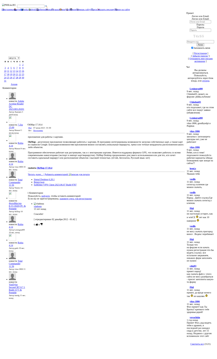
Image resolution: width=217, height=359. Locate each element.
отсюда (205, 80)
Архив (14, 84)
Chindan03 (195, 102)
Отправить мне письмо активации (201, 59)
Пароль (200, 27)
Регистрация (200, 53)
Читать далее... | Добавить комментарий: (48, 174)
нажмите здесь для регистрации (76, 198)
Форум (17, 9)
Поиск (94, 9)
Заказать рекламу (106, 9)
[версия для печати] (79, 174)
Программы (8, 9)
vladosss (38, 206)
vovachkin (195, 317)
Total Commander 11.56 (15, 182)
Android (32, 9)
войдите (45, 196)
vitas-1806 (195, 131)
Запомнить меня (202, 48)
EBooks (24, 9)
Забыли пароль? (200, 56)
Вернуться (39, 182)
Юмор (62, 9)
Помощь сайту (83, 9)
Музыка (55, 9)
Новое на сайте (122, 9)
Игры (48, 9)
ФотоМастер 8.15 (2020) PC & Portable (17, 206)
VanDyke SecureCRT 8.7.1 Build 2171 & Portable (17, 288)
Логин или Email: (200, 19)
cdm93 (193, 266)
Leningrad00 (196, 88)
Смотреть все (197, 344)
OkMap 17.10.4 (44, 168)
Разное (72, 9)
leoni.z (193, 168)
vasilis (193, 179)
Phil (30, 128)
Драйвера (40, 9)
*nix (67, 9)
